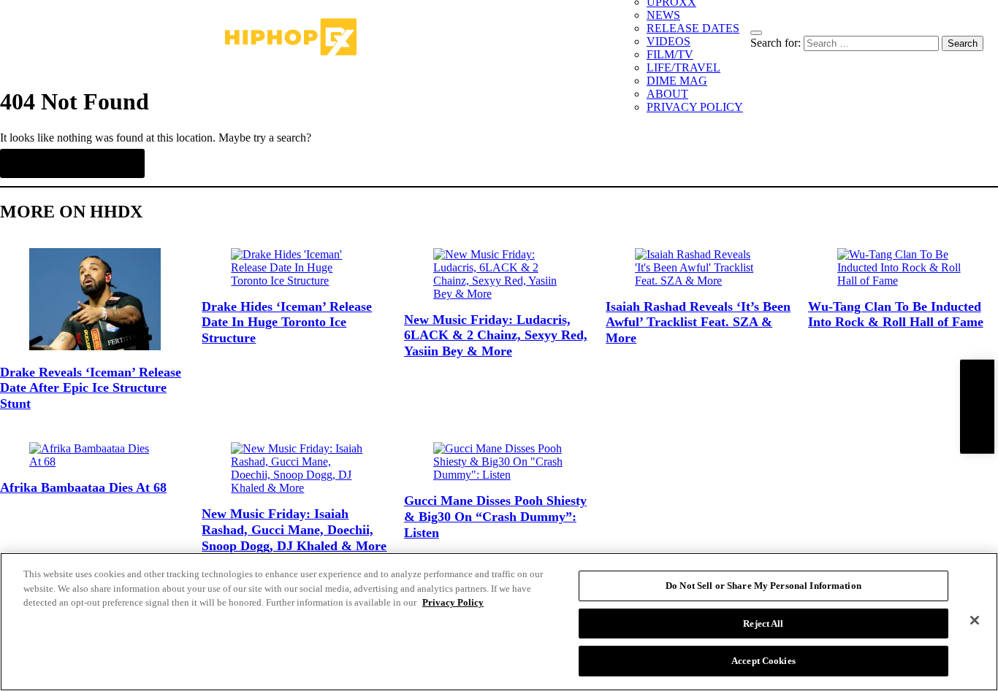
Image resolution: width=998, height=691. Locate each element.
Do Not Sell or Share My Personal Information (763, 585)
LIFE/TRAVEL (683, 67)
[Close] (975, 620)
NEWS (663, 15)
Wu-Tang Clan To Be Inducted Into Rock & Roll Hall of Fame (895, 314)
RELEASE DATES (693, 28)
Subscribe (977, 406)
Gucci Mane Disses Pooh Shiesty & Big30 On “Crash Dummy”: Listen (495, 516)
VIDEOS (668, 41)
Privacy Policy (453, 602)
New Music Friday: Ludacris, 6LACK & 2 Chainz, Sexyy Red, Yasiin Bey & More (495, 335)
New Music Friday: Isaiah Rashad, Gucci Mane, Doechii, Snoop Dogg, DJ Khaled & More (294, 529)
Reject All (763, 623)
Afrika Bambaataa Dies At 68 (83, 487)
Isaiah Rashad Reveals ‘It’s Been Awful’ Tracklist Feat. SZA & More (698, 322)
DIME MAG (677, 80)
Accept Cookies (763, 660)
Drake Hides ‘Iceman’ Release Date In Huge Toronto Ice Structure (287, 322)
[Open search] (756, 33)
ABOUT (667, 94)
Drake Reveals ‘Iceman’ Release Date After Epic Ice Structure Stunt (90, 388)
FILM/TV (670, 54)
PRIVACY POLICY (695, 107)
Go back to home (72, 163)
